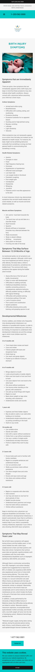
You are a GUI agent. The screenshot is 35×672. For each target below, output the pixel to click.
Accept (17, 667)
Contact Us (17, 643)
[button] (4, 14)
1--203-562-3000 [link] (18, 14)
